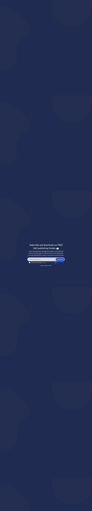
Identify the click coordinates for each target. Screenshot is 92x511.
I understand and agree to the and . (47, 262)
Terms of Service (50, 262)
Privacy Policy (60, 262)
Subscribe (60, 259)
